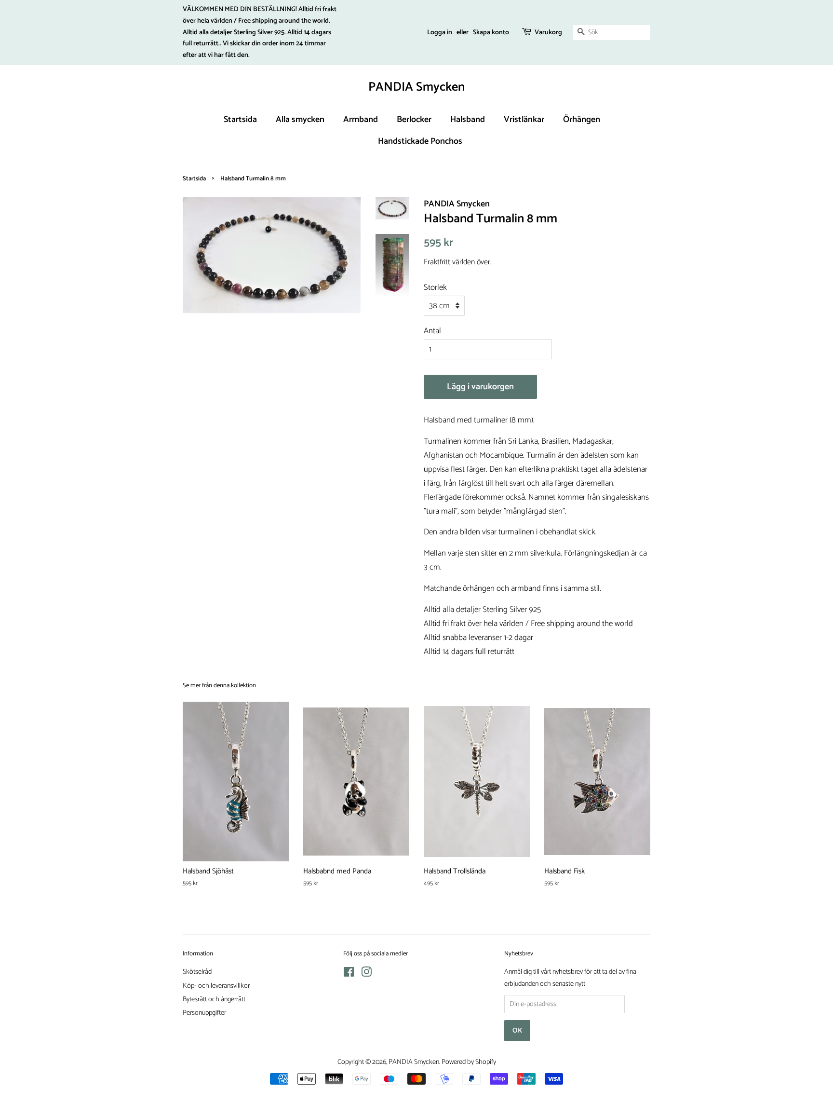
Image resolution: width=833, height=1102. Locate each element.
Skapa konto (491, 32)
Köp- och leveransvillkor (216, 986)
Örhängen (581, 119)
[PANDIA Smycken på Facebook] (348, 974)
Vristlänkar (524, 119)
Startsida (240, 119)
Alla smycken (300, 119)
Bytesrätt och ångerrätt (214, 999)
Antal (432, 331)
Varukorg (548, 32)
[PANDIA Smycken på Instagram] (366, 974)
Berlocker (414, 119)
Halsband (467, 119)
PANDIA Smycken (416, 87)
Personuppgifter (204, 1013)
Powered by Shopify (469, 1062)
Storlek (435, 287)
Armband (360, 119)
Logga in (439, 32)
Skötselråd (197, 972)
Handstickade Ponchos (420, 141)
